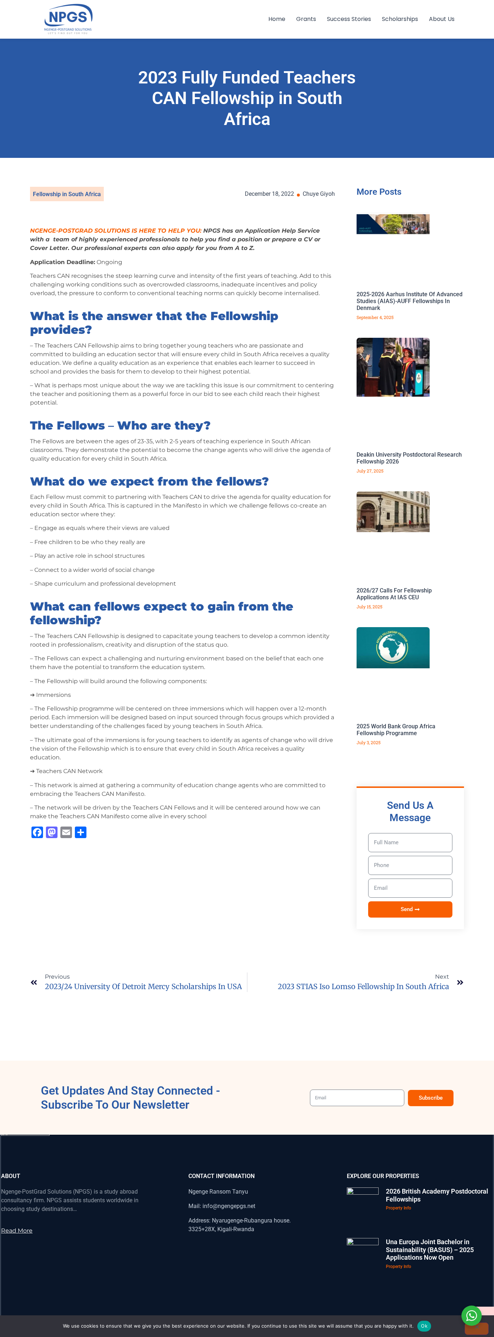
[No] (477, 1329)
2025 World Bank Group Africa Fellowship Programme (396, 730)
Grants (306, 19)
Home (276, 19)
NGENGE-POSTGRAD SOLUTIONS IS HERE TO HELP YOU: (115, 230)
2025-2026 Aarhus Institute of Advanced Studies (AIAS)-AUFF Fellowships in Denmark (410, 301)
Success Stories (349, 19)
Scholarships (400, 19)
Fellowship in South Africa (67, 194)
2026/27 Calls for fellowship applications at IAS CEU (394, 594)
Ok (424, 1326)
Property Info (398, 1208)
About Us (442, 19)
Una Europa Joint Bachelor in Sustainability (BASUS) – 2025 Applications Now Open (430, 1249)
